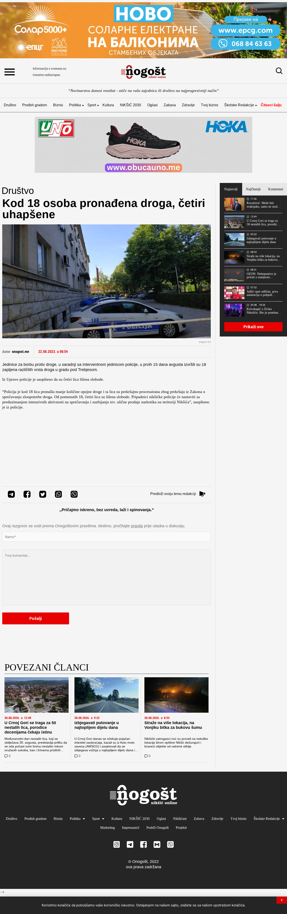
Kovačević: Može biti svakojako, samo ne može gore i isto (263, 204)
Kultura (108, 105)
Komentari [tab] (275, 189)
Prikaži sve (253, 326)
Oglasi (152, 105)
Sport (91, 105)
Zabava (170, 105)
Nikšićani (180, 819)
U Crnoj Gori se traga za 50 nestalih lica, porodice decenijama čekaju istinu (30, 727)
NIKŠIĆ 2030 (130, 105)
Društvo (10, 105)
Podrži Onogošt (157, 827)
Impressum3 (130, 827)
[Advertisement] (106, 441)
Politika (75, 105)
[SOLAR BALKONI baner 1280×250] (143, 30)
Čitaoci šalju (271, 105)
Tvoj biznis (209, 105)
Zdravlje (188, 105)
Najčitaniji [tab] (253, 189)
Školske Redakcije (239, 105)
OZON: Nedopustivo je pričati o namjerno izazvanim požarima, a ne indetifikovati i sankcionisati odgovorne (263, 275)
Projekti (181, 827)
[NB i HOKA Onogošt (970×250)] (143, 145)
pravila (137, 526)
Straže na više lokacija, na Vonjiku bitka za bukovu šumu (173, 725)
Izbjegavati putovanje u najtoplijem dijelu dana (96, 725)
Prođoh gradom (34, 105)
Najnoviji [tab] (230, 189)
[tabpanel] (253, 265)
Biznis (58, 105)
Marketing (107, 827)
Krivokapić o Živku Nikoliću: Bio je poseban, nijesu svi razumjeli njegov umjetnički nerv (264, 311)
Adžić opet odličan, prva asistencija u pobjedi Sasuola (262, 293)
